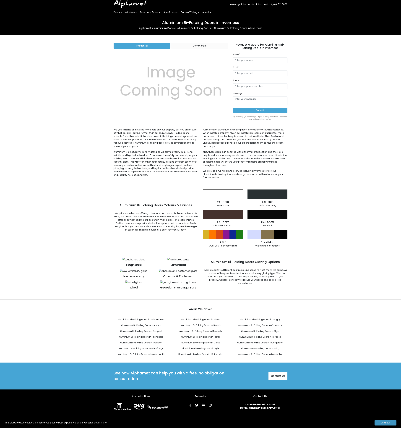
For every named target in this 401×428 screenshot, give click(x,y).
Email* (236, 67)
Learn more (100, 422)
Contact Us (278, 376)
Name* (236, 54)
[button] (122, 83)
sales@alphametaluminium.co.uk (250, 4)
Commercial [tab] (199, 45)
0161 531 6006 (280, 4)
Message (237, 93)
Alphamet (130, 4)
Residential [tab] (142, 45)
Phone (236, 80)
